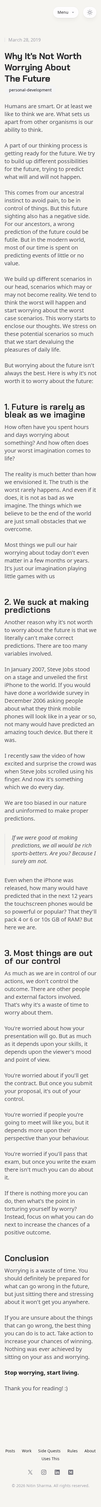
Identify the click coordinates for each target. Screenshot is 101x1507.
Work (26, 1450)
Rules (72, 1450)
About (90, 1450)
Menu (63, 12)
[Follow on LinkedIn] (57, 1472)
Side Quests (49, 1450)
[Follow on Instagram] (43, 1472)
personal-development (30, 90)
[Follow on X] (30, 1472)
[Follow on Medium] (70, 1472)
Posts (10, 1450)
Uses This (50, 1458)
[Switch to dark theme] (90, 12)
